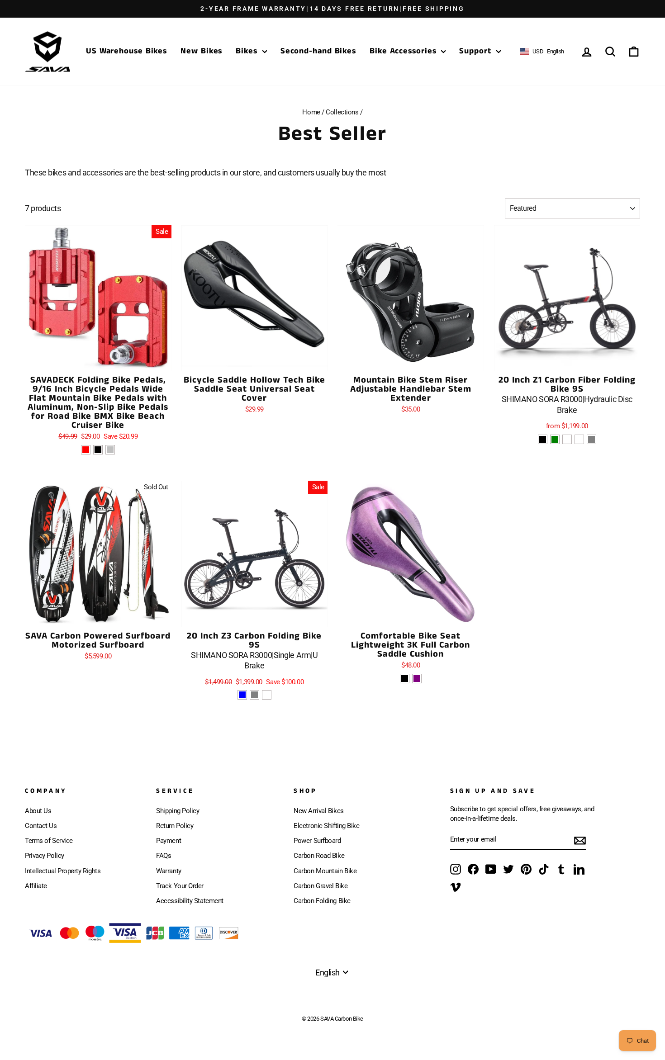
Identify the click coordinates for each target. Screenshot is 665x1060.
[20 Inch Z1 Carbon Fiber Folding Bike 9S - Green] (555, 439)
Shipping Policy (177, 811)
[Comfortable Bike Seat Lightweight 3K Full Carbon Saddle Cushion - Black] (404, 678)
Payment (168, 841)
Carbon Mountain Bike (325, 871)
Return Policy (174, 826)
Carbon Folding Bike (322, 901)
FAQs (163, 856)
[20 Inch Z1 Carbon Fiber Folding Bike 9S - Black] (542, 439)
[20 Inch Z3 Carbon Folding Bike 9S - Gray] (254, 695)
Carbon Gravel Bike (320, 886)
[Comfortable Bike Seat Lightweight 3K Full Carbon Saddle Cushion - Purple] (417, 678)
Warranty (168, 871)
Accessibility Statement (189, 901)
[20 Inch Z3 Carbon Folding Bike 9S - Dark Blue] (242, 695)
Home (311, 112)
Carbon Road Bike (319, 856)
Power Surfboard (317, 841)
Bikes (248, 51)
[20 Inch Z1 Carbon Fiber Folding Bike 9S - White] (579, 439)
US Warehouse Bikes (126, 51)
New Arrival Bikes (318, 811)
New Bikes (201, 51)
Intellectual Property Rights (62, 871)
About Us (38, 811)
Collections (342, 112)
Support (476, 51)
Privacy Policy (44, 856)
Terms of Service (49, 841)
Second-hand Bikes (318, 51)
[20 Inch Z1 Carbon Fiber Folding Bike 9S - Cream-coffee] (567, 439)
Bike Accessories (404, 51)
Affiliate (36, 886)
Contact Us (41, 826)
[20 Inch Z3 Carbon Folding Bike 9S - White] (266, 695)
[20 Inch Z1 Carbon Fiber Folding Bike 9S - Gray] (591, 439)
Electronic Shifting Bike (326, 826)
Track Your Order (180, 886)
